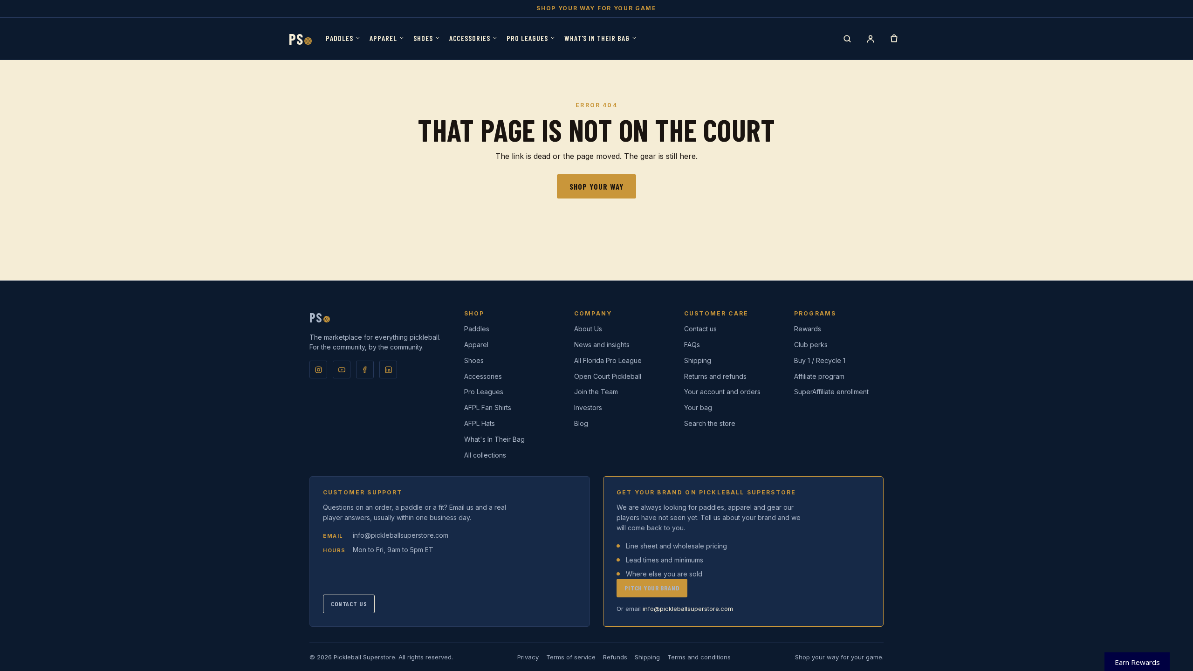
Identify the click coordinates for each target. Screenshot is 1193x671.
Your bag (698, 407)
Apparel (383, 38)
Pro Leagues (527, 38)
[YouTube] (341, 369)
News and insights (602, 345)
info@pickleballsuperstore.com (400, 535)
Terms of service (571, 657)
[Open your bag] (894, 38)
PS (300, 38)
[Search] (847, 38)
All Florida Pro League (608, 360)
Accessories (470, 38)
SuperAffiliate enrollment (831, 392)
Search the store (709, 423)
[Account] (870, 38)
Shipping (697, 360)
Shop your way (596, 186)
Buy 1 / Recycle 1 (819, 360)
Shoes (423, 38)
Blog (581, 423)
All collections (485, 455)
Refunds (615, 657)
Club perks (811, 345)
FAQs (692, 345)
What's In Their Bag (597, 38)
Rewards (807, 329)
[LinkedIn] (388, 369)
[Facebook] (365, 369)
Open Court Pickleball (607, 376)
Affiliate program (819, 376)
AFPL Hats (479, 423)
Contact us (700, 329)
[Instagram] (318, 369)
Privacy (528, 657)
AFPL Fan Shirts (487, 407)
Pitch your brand (651, 588)
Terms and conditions (699, 657)
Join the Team (596, 392)
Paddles (339, 38)
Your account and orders (722, 392)
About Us (588, 329)
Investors (588, 407)
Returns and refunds (715, 376)
